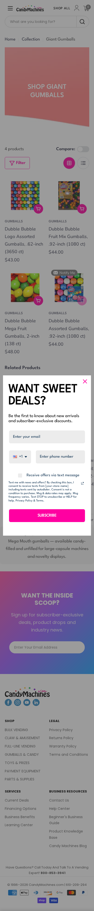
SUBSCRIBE (47, 516)
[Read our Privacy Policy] (82, 483)
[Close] (85, 381)
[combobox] (20, 457)
